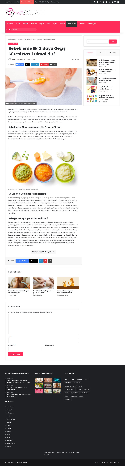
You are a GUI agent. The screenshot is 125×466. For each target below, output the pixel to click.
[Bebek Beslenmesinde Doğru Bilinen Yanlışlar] (19, 283)
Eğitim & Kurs (11, 419)
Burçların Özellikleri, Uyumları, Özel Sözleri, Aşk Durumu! (107, 98)
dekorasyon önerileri (70, 386)
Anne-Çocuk (71, 24)
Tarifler (9, 437)
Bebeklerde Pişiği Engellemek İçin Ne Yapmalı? (43, 292)
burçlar (87, 379)
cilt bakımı (68, 382)
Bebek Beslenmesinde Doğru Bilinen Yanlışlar (18, 292)
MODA (18, 24)
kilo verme (86, 389)
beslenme (79, 379)
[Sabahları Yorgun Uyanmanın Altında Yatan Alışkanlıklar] (48, 391)
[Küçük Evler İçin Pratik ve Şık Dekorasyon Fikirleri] (39, 380)
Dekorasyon (92, 24)
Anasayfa (10, 24)
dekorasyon (76, 382)
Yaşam (41, 24)
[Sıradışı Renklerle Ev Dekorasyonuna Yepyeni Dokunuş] (57, 391)
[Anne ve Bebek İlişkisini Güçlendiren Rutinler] (68, 283)
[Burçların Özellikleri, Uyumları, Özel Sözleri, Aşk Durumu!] (92, 98)
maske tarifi (74, 392)
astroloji (67, 379)
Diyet (48, 24)
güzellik (79, 389)
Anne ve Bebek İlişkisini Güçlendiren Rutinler (65, 292)
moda (66, 396)
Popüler (90, 53)
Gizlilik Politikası (114, 462)
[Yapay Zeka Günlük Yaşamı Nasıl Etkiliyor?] (57, 380)
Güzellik (25, 24)
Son (101, 53)
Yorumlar (113, 53)
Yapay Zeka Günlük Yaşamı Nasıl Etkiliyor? (47, 2)
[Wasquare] (24, 12)
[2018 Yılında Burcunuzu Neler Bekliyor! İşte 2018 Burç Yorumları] (92, 62)
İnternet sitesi (49, 345)
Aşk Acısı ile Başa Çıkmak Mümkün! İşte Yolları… (108, 79)
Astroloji (34, 24)
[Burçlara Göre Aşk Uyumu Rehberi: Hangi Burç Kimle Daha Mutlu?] (39, 391)
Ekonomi (9, 422)
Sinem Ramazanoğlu (17, 59)
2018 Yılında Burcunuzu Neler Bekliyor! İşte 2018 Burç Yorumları (107, 62)
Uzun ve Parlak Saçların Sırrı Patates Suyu (107, 71)
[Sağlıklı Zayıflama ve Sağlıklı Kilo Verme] (92, 89)
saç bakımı (74, 396)
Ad (9, 337)
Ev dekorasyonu (69, 389)
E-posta (11, 345)
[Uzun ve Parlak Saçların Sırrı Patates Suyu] (92, 72)
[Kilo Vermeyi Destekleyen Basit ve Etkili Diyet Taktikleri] (39, 385)
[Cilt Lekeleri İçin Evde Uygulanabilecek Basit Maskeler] (48, 380)
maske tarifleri (84, 392)
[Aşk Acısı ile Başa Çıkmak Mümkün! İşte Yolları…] (92, 81)
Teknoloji (82, 24)
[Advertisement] (101, 122)
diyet (80, 386)
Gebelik (62, 24)
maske (67, 392)
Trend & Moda (11, 443)
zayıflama (67, 399)
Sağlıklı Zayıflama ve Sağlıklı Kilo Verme (106, 88)
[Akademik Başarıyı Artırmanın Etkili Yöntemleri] (48, 385)
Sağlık (55, 24)
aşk (73, 379)
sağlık (81, 396)
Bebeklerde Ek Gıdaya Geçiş (44, 252)
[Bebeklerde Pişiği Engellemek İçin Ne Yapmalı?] (43, 283)
